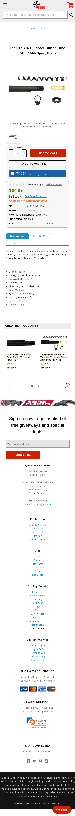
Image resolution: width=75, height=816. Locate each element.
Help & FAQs (38, 649)
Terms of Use (37, 652)
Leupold (37, 617)
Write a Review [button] (54, 184)
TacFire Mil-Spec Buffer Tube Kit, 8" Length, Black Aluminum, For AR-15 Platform (53, 358)
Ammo (37, 560)
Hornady (37, 599)
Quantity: (18, 148)
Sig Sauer (37, 602)
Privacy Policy (37, 656)
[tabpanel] (21, 356)
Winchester (37, 613)
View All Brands (37, 628)
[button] (37, 723)
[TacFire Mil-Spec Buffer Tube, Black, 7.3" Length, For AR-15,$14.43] (20, 343)
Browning (37, 591)
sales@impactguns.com (37, 504)
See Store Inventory (36, 196)
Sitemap (37, 535)
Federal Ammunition (37, 621)
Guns (37, 556)
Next (67, 385)
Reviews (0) (39, 236)
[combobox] (35, 15)
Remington (37, 624)
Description (17, 236)
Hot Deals (37, 574)
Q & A (17, 242)
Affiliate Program (37, 539)
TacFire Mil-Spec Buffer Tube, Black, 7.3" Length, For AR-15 (19, 357)
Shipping (37, 532)
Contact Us (37, 660)
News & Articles (37, 524)
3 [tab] (43, 386)
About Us (37, 528)
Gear (37, 571)
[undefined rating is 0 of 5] (17, 184)
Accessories (37, 567)
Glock (37, 610)
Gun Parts (37, 563)
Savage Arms (37, 595)
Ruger (37, 606)
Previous (7, 385)
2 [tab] (37, 386)
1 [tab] (32, 386)
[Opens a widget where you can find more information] (62, 810)
